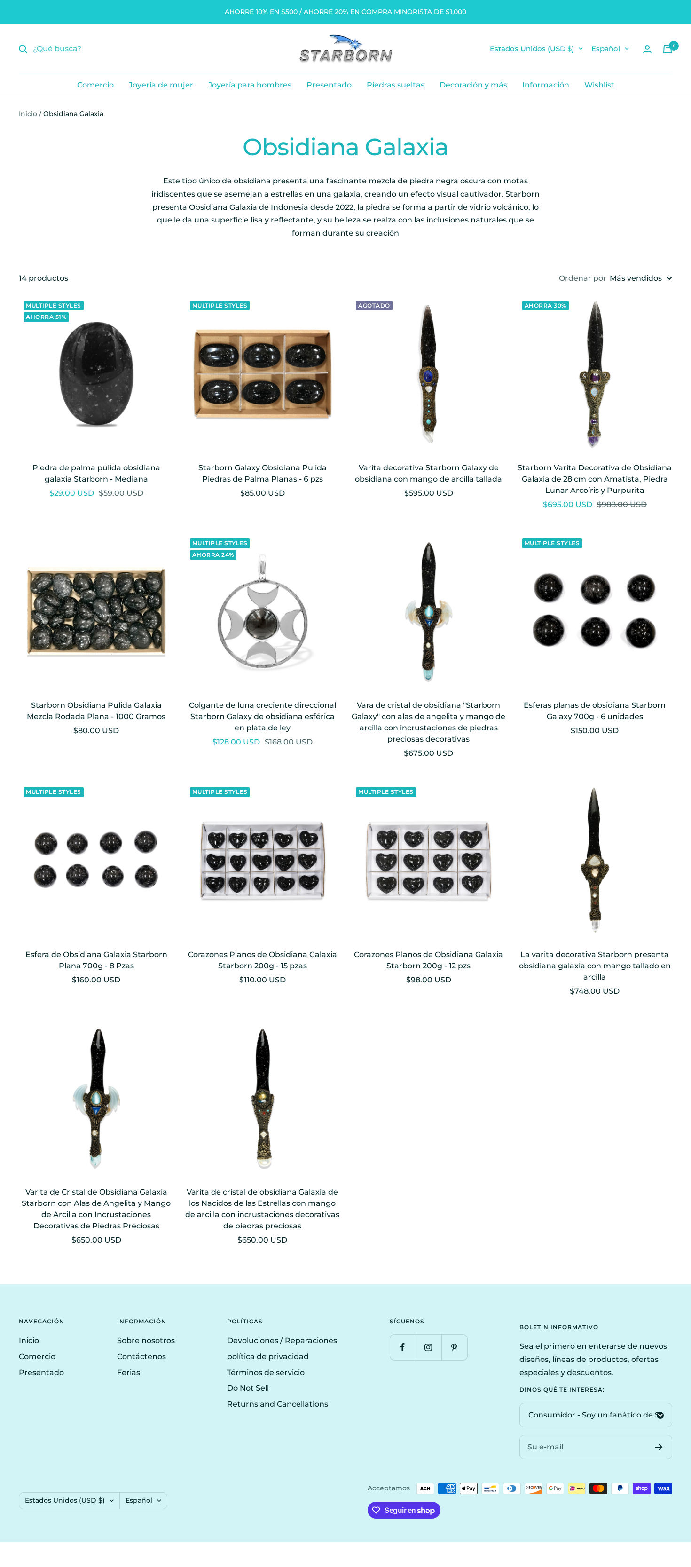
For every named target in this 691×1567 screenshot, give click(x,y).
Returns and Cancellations (277, 1404)
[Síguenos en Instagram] (428, 1347)
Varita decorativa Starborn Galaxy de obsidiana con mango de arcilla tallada (428, 473)
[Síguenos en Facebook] (403, 1347)
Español (605, 48)
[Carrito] (667, 49)
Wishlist (599, 84)
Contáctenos (141, 1356)
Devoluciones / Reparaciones (282, 1340)
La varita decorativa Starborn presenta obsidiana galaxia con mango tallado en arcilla (595, 965)
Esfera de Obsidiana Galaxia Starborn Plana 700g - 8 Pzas (96, 960)
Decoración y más (473, 84)
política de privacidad (268, 1356)
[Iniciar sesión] (647, 49)
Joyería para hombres (249, 84)
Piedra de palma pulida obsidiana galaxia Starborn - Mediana (96, 473)
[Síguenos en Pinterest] (454, 1347)
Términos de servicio (266, 1372)
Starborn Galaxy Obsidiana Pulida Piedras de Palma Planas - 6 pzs (262, 473)
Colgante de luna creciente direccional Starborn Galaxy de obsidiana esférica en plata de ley (262, 716)
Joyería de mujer (161, 84)
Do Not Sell (248, 1388)
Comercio (95, 84)
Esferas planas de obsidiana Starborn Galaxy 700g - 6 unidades (595, 711)
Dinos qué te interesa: (562, 1389)
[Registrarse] (659, 1447)
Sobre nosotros (146, 1340)
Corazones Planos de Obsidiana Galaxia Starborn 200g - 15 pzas (262, 960)
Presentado (329, 84)
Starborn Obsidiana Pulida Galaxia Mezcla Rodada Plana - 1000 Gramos (96, 711)
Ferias (128, 1372)
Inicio (28, 114)
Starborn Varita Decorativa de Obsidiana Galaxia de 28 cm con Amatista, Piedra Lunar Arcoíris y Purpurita (595, 479)
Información (545, 84)
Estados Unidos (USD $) (532, 48)
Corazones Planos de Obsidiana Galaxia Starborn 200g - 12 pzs (428, 960)
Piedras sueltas (395, 84)
